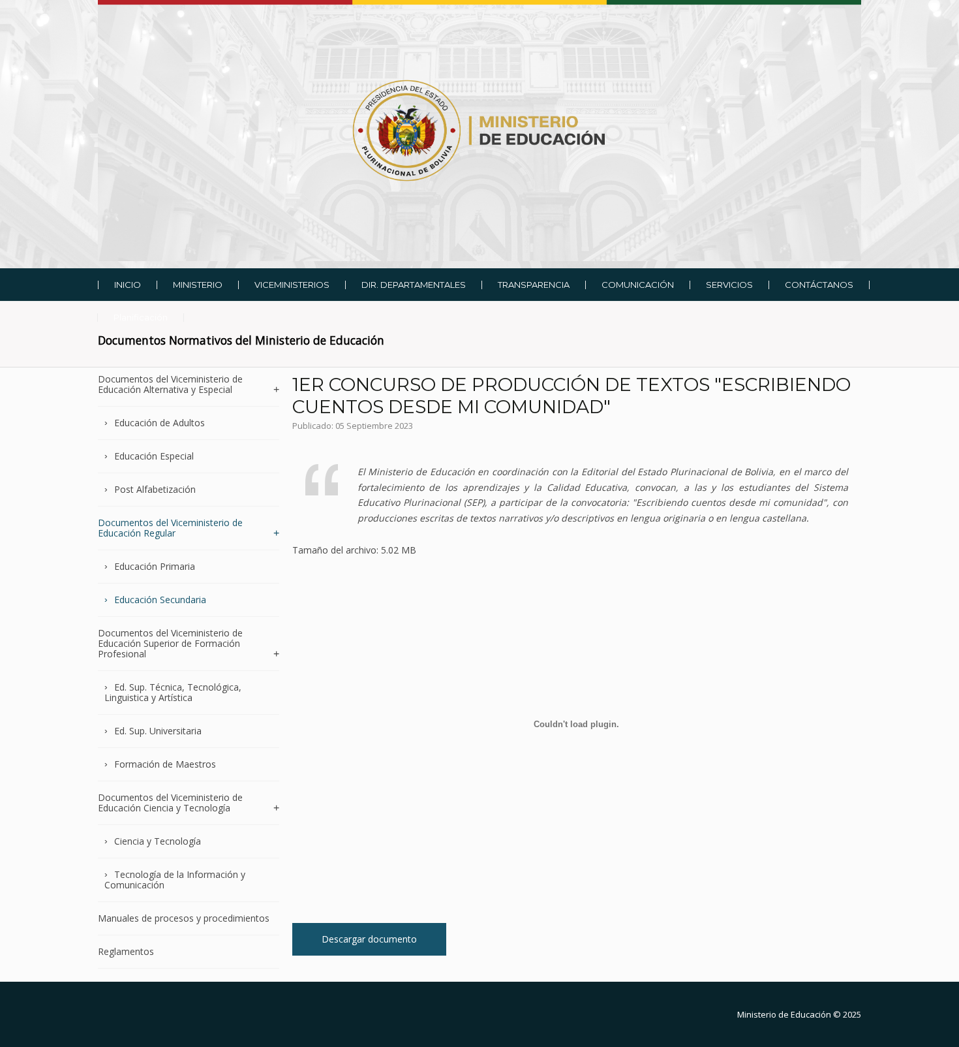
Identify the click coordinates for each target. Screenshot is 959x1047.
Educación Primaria (154, 566)
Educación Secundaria (160, 599)
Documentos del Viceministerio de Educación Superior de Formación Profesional (170, 643)
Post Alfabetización (155, 489)
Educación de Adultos (159, 422)
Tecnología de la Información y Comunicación (174, 879)
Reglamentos (126, 951)
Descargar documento (369, 939)
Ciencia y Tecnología (157, 841)
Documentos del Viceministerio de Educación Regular (170, 527)
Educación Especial (154, 456)
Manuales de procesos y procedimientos (183, 918)
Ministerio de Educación (784, 1014)
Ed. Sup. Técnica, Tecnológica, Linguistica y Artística (172, 692)
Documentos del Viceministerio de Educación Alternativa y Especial (170, 385)
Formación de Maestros (165, 764)
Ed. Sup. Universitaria (158, 731)
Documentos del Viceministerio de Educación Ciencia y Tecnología (170, 802)
